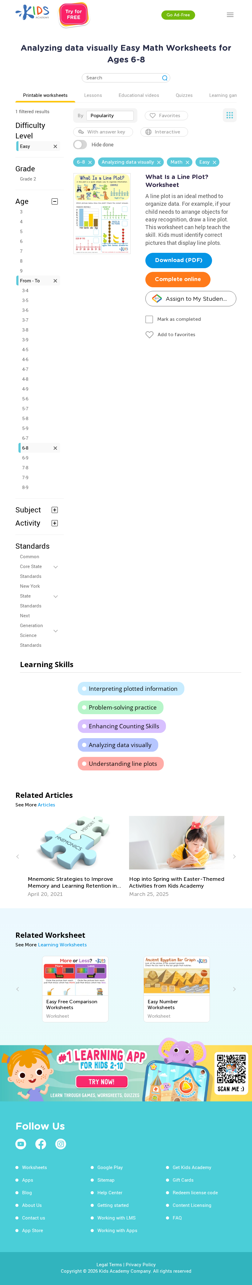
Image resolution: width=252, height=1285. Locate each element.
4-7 (25, 369)
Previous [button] (18, 856)
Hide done (102, 144)
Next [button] (233, 856)
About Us (32, 1205)
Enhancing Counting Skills (124, 726)
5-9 (25, 428)
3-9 (25, 339)
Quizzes (184, 95)
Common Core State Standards (31, 566)
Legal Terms (109, 1264)
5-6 (25, 399)
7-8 (25, 467)
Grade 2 (28, 179)
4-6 (25, 359)
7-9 (25, 477)
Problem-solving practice (123, 707)
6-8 (25, 448)
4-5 (25, 349)
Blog (27, 1192)
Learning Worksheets (62, 945)
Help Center (109, 1192)
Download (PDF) (179, 260)
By (80, 115)
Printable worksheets (45, 95)
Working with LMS (116, 1218)
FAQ (177, 1218)
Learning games (226, 95)
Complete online (178, 279)
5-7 (25, 408)
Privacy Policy (141, 1264)
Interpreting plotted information (133, 689)
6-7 (25, 438)
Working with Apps (117, 1230)
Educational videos (139, 95)
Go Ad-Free (178, 15)
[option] (75, 856)
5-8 (25, 418)
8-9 (25, 487)
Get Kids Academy (192, 1167)
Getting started (113, 1205)
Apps (27, 1180)
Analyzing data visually (120, 745)
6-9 (25, 458)
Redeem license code (195, 1192)
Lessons (93, 95)
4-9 (25, 389)
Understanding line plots (123, 764)
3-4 (25, 290)
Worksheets (34, 1167)
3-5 (25, 300)
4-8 (25, 379)
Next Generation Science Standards (31, 630)
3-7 (25, 320)
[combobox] (110, 116)
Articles (46, 805)
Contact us (33, 1218)
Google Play (110, 1167)
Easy (25, 146)
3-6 (25, 310)
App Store (32, 1230)
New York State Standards (30, 596)
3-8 (25, 330)
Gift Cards (183, 1180)
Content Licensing (192, 1205)
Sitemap (106, 1180)
